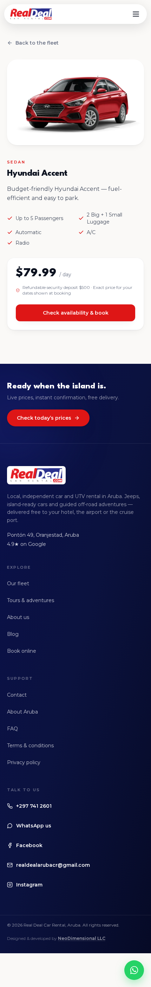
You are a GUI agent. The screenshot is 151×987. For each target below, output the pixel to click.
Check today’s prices (44, 418)
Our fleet (18, 583)
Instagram (29, 885)
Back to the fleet (37, 43)
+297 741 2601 (34, 806)
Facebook (29, 845)
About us (18, 617)
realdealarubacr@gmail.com (53, 865)
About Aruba (22, 712)
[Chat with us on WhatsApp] (134, 970)
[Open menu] (136, 14)
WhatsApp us (33, 825)
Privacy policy (23, 762)
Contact (17, 695)
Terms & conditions (30, 745)
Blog (13, 634)
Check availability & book (76, 313)
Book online (21, 651)
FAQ (12, 728)
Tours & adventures (30, 600)
